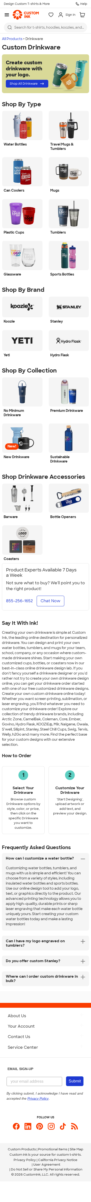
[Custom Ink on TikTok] (62, 1126)
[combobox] (45, 27)
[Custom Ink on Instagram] (51, 1126)
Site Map (76, 1149)
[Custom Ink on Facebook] (16, 1126)
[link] (26, 15)
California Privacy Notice (57, 1160)
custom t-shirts (69, 1155)
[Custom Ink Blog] (74, 1126)
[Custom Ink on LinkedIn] (28, 1126)
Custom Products (22, 1149)
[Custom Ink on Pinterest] (39, 1126)
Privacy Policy (25, 1160)
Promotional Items (52, 1149)
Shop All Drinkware (24, 84)
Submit (75, 1081)
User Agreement (46, 1164)
